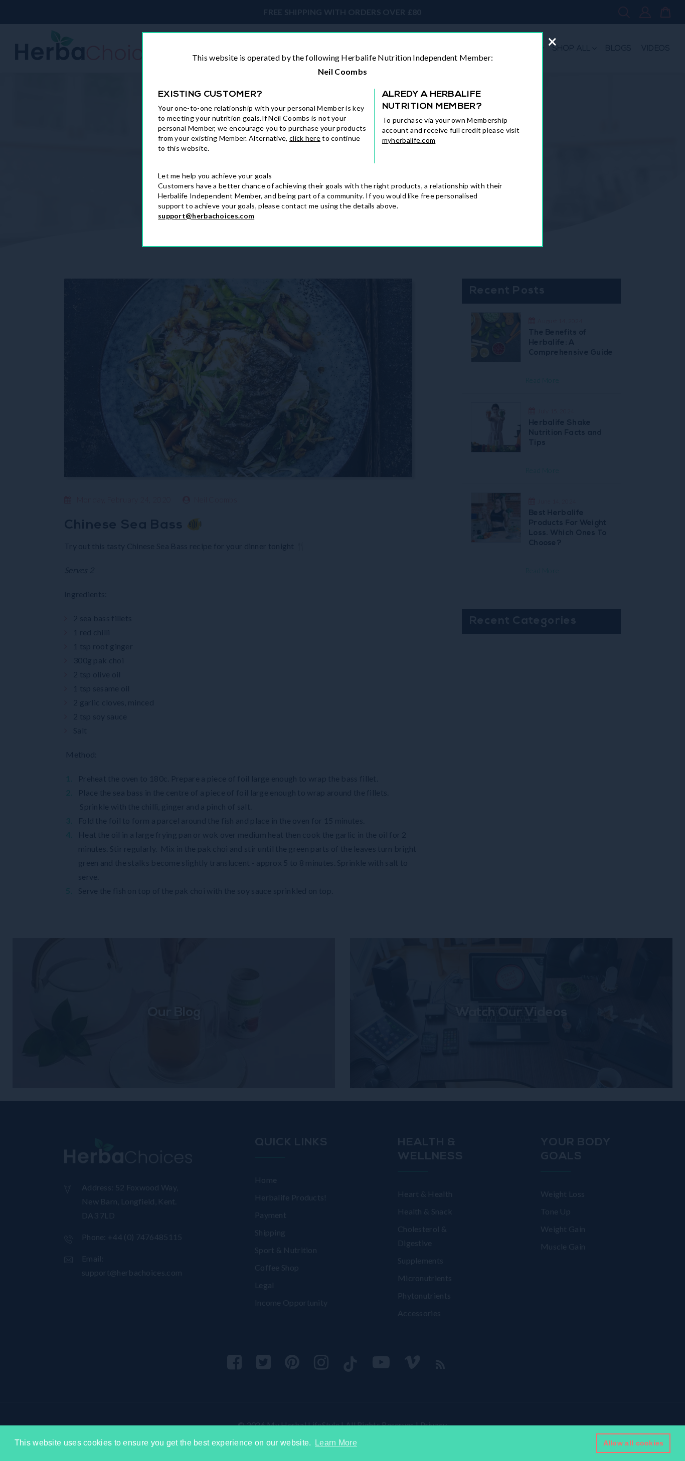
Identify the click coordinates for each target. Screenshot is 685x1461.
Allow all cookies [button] (633, 1443)
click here (304, 138)
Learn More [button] (336, 1442)
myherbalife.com (409, 140)
